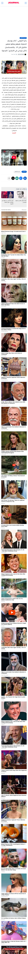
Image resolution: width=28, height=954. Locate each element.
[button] (20, 178)
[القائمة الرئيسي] (26, 3)
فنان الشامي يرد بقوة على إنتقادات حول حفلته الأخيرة (7, 202)
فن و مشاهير (17, 171)
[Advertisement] (14, 22)
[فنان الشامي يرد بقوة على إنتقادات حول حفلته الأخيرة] (7, 194)
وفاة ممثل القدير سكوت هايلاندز (20, 201)
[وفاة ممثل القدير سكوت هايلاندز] (20, 194)
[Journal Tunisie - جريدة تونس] (14, 3)
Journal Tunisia (21, 54)
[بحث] (2, 3)
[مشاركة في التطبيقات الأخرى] (9, 178)
